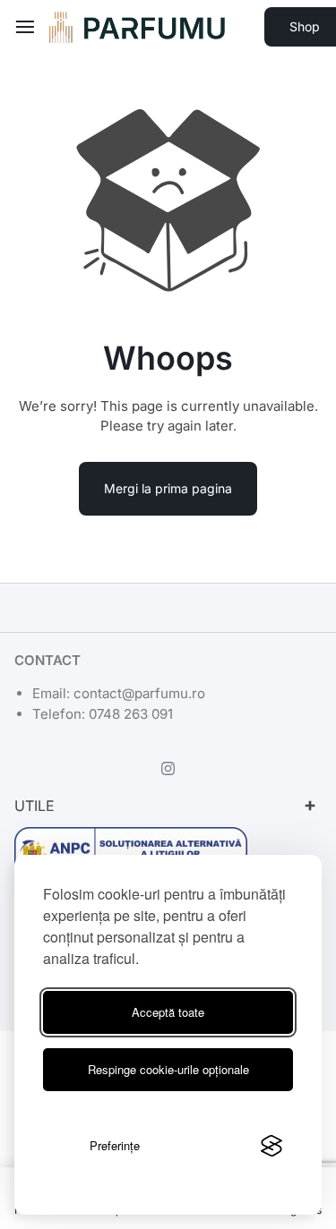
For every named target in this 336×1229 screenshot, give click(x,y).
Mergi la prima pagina (168, 488)
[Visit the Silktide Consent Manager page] (271, 1145)
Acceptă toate (168, 1011)
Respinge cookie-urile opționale (168, 1069)
